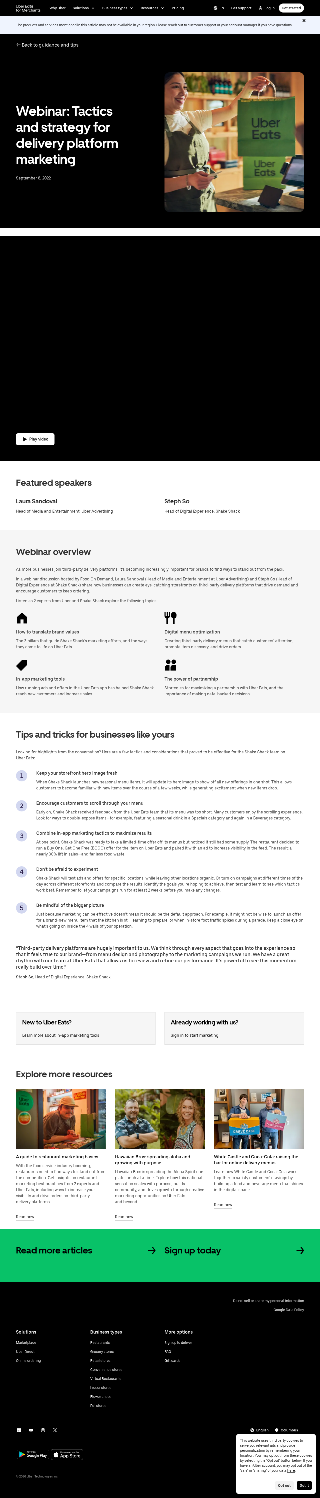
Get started (291, 8)
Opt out (284, 1485)
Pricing (178, 8)
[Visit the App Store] (67, 1455)
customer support (202, 25)
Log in (269, 8)
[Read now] (61, 1119)
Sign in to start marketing (194, 1035)
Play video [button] (38, 439)
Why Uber (58, 8)
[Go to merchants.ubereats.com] (28, 8)
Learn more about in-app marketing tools (60, 1035)
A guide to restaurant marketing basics (57, 1156)
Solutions (81, 8)
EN (222, 8)
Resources (149, 8)
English (262, 1430)
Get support (241, 8)
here (291, 1470)
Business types (114, 8)
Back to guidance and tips (50, 45)
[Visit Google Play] (33, 1455)
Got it (304, 1485)
